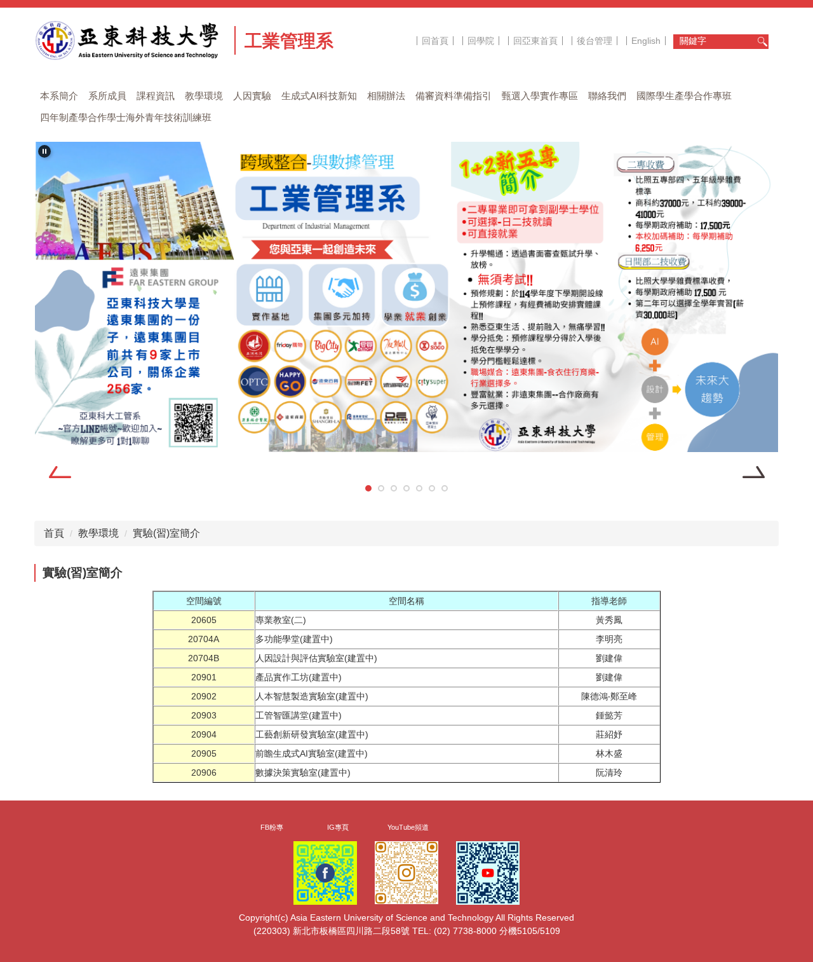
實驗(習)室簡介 (166, 533)
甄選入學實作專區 (540, 95)
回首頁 (435, 41)
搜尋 (762, 41)
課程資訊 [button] (156, 95)
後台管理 (594, 41)
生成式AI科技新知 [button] (319, 95)
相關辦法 (386, 95)
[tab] (368, 488)
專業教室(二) (280, 620)
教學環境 (98, 533)
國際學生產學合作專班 (684, 95)
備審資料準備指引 (453, 95)
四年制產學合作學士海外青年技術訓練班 (126, 117)
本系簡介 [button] (59, 95)
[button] (44, 151)
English (646, 41)
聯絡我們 (607, 95)
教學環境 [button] (204, 95)
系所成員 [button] (107, 95)
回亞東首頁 (535, 41)
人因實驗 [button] (252, 95)
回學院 (480, 41)
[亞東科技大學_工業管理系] (130, 40)
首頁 (54, 533)
